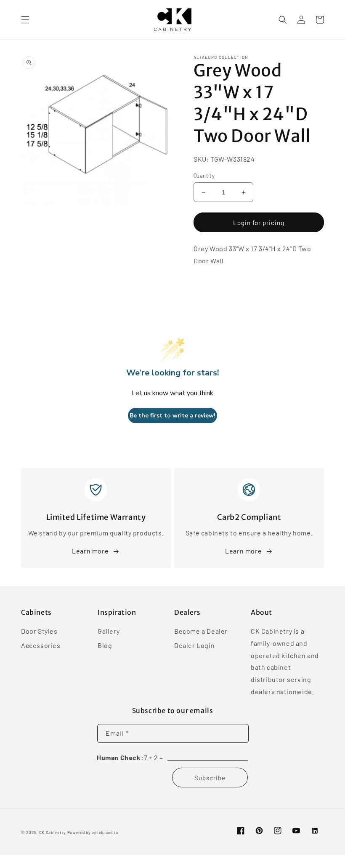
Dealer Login (194, 645)
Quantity (204, 175)
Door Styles (39, 631)
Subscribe (210, 778)
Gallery (108, 631)
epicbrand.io (105, 832)
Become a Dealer (201, 631)
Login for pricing (258, 222)
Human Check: (120, 757)
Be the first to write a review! (172, 416)
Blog (105, 645)
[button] (25, 19)
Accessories (41, 645)
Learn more (90, 551)
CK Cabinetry (52, 832)
